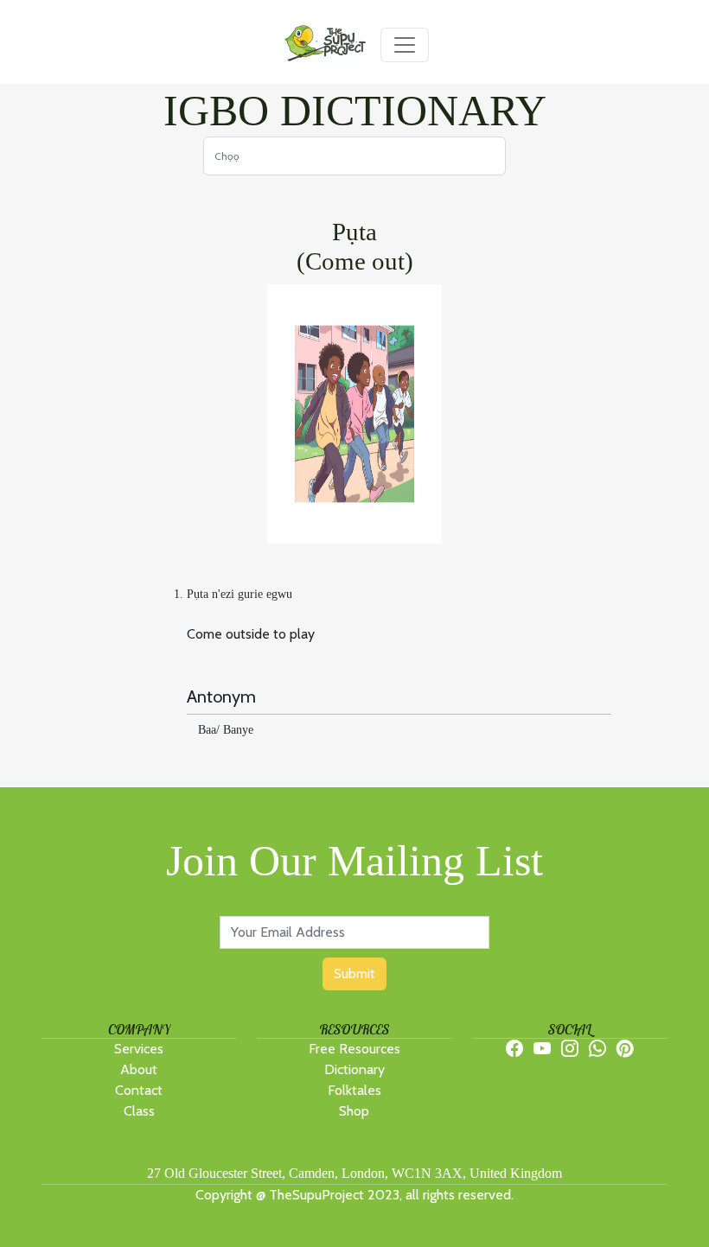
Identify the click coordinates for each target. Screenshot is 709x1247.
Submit (354, 973)
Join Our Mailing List (354, 861)
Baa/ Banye (225, 729)
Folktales (354, 1090)
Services (138, 1048)
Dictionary (354, 1069)
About (138, 1069)
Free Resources (354, 1048)
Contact (139, 1090)
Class (139, 1111)
